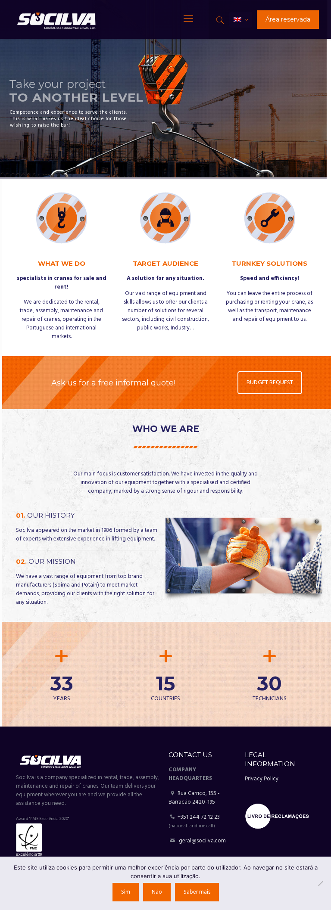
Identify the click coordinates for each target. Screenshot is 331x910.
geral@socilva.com (202, 840)
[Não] (320, 883)
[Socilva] (56, 19)
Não (157, 892)
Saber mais (197, 892)
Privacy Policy (261, 778)
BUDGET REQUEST (269, 383)
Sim (125, 892)
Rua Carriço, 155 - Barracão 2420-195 (194, 798)
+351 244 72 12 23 (199, 817)
